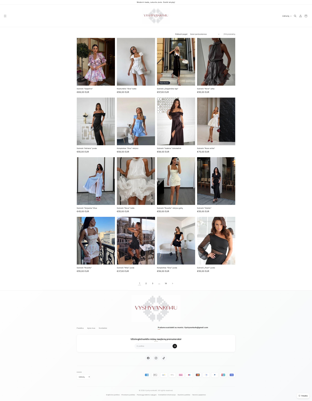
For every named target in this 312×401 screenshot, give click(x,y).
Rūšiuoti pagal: (181, 34)
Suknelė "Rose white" (206, 148)
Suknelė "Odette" (204, 208)
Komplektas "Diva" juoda (167, 268)
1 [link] (139, 283)
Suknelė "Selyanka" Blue (87, 208)
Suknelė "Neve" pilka (205, 89)
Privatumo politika (128, 395)
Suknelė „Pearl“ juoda (206, 268)
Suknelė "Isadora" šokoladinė (169, 148)
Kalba (79, 372)
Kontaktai (103, 328)
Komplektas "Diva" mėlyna (127, 148)
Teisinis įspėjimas (199, 395)
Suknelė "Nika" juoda (125, 268)
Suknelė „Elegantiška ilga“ (167, 89)
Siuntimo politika (184, 395)
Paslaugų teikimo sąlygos (146, 395)
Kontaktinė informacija (167, 395)
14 (166, 283)
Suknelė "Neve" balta (125, 208)
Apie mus (91, 328)
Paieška (80, 328)
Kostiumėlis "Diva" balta (126, 89)
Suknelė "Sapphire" (85, 89)
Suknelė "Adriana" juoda (87, 148)
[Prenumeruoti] (175, 346)
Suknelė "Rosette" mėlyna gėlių (170, 208)
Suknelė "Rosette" (84, 268)
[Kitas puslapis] (172, 283)
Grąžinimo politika (113, 395)
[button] (5, 16)
